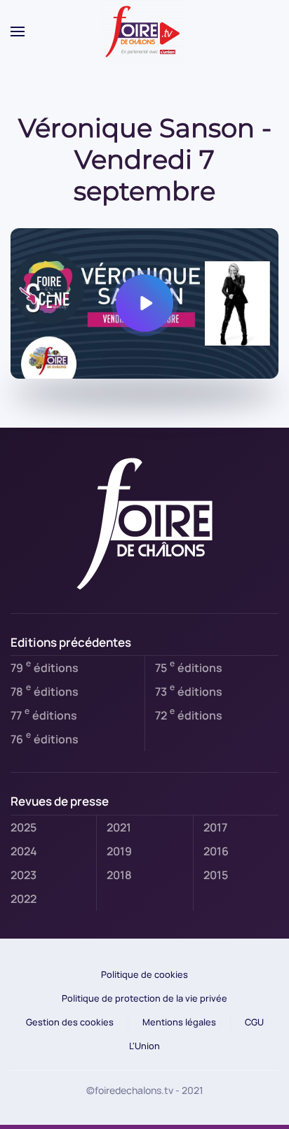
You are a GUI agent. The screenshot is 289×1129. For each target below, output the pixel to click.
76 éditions (45, 738)
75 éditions (188, 666)
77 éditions (44, 714)
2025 (23, 827)
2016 (216, 851)
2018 (119, 875)
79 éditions (45, 666)
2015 (215, 875)
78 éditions (45, 690)
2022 (23, 898)
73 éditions (188, 690)
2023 (23, 875)
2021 (119, 827)
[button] (18, 31)
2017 (215, 827)
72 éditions (188, 714)
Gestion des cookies (70, 1022)
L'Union (144, 1045)
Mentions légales (179, 1022)
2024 (24, 851)
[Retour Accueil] (144, 31)
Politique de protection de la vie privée (144, 998)
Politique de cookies (144, 974)
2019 (119, 851)
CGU (254, 1022)
